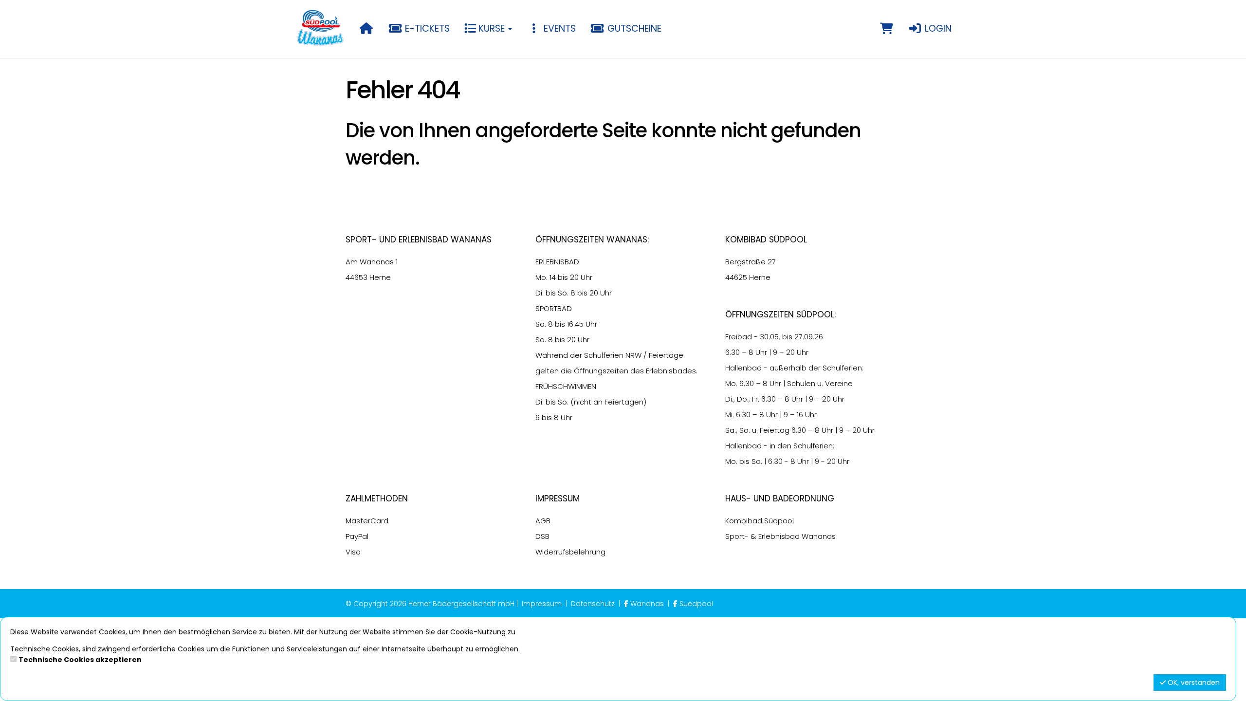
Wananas (647, 604)
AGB (542, 521)
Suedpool (695, 604)
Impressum (557, 498)
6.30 (732, 352)
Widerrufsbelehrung (570, 552)
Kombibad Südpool (759, 521)
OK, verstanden (1193, 682)
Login (937, 28)
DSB (542, 536)
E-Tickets (426, 28)
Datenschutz (593, 604)
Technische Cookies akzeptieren (80, 659)
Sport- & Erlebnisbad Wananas (780, 536)
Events (558, 28)
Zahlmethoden (377, 498)
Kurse (491, 28)
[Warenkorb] (886, 28)
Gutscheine (633, 28)
